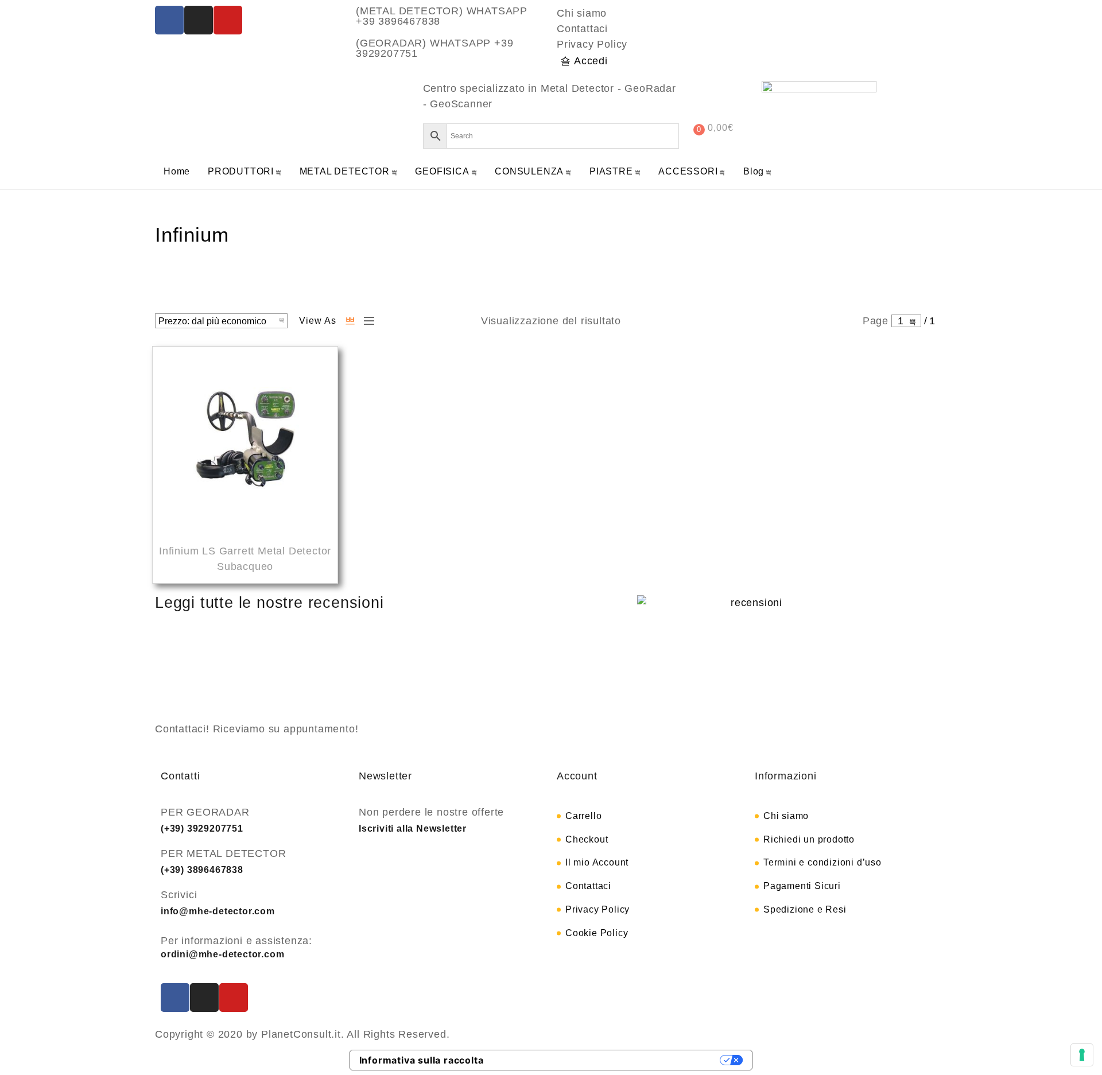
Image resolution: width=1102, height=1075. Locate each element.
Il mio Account (596, 862)
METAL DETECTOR (345, 171)
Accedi (591, 61)
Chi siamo (582, 13)
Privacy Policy (592, 44)
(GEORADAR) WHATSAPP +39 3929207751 (434, 48)
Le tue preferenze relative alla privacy (608, 1060)
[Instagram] (198, 20)
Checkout (586, 839)
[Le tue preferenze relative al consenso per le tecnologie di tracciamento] (1082, 1055)
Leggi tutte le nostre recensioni (269, 602)
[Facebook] (169, 20)
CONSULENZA (529, 171)
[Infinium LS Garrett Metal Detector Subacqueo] (245, 441)
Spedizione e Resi (805, 909)
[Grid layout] (350, 321)
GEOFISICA (442, 171)
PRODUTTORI (241, 171)
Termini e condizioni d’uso (822, 862)
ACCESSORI (687, 171)
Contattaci (582, 28)
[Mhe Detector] (204, 109)
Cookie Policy (596, 933)
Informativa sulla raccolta (421, 1060)
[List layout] (366, 321)
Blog (753, 171)
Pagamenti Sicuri (802, 886)
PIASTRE (611, 171)
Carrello (583, 816)
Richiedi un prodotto (809, 839)
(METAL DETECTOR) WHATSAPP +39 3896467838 (441, 16)
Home (177, 171)
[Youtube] (228, 20)
